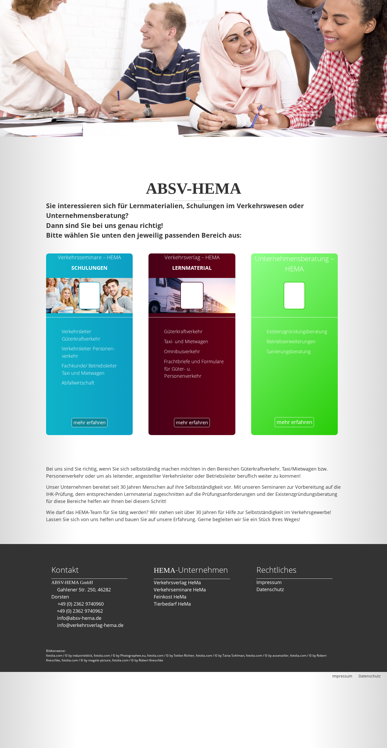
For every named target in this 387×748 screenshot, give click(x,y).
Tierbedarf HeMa (172, 604)
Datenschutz (270, 589)
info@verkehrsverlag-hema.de (90, 625)
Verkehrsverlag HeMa (177, 582)
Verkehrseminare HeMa (180, 589)
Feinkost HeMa (170, 597)
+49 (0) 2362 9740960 (81, 604)
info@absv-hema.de (79, 618)
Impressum (269, 582)
